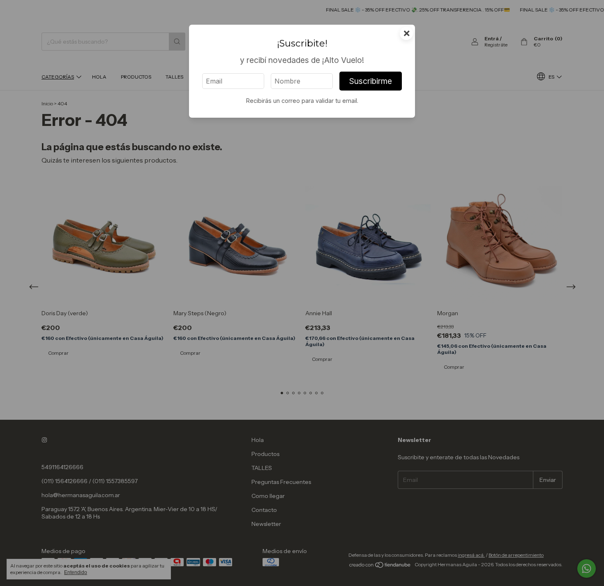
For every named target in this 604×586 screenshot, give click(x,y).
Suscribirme (370, 81)
